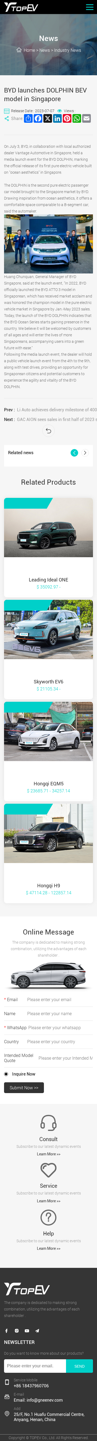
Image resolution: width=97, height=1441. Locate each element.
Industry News (67, 50)
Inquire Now (23, 1074)
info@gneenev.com (45, 1400)
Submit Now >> (24, 1087)
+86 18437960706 (31, 1385)
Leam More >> (48, 1154)
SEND (79, 1366)
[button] (74, 453)
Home (29, 50)
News (44, 50)
